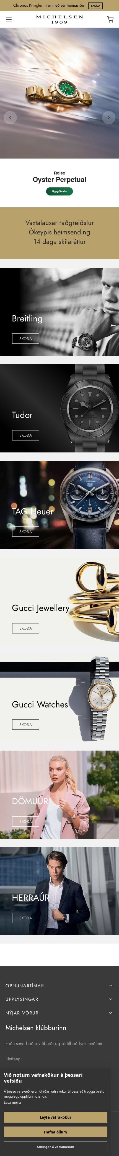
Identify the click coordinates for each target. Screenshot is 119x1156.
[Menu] (9, 19)
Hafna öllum (55, 1132)
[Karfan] (110, 19)
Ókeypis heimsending (59, 232)
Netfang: (14, 1059)
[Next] (108, 117)
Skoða (95, 6)
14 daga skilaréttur (59, 241)
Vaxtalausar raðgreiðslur (59, 222)
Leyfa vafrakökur (55, 1117)
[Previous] (10, 117)
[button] (25, 338)
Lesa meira (12, 1102)
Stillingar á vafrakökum (55, 1147)
